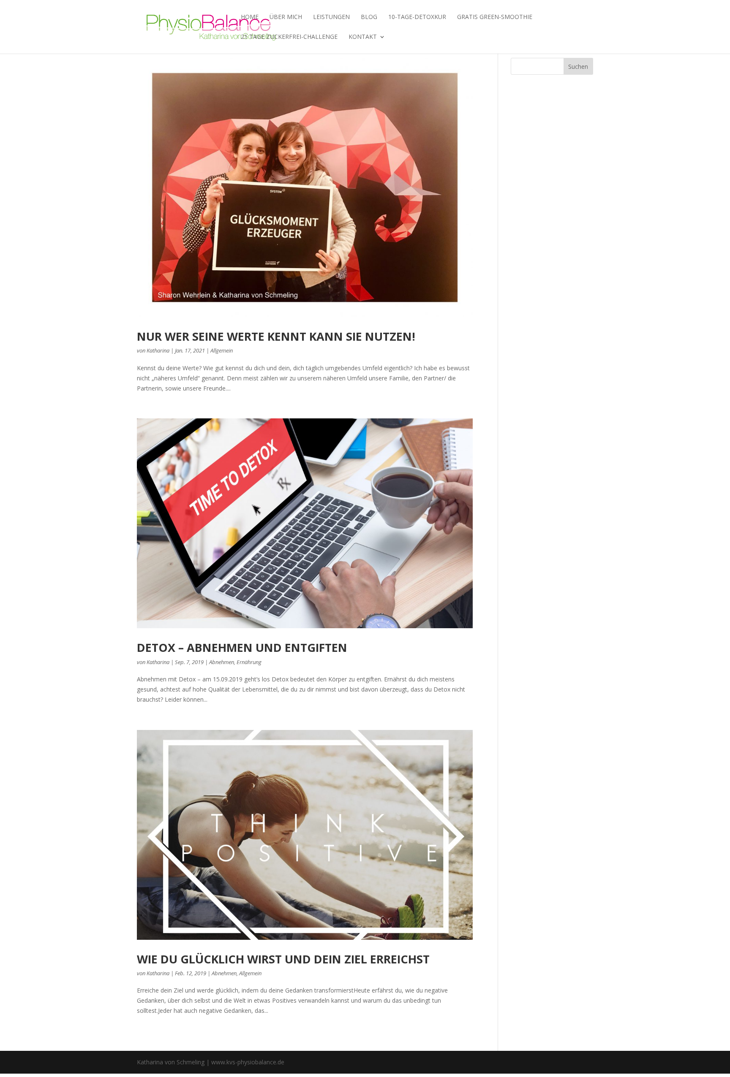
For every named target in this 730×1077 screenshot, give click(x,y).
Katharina (158, 350)
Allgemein (221, 350)
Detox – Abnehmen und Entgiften (242, 647)
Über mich (286, 17)
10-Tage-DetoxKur (417, 17)
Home (250, 17)
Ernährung (249, 662)
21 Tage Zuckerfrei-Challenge (289, 37)
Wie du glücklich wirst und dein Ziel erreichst (283, 959)
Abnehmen (221, 662)
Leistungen (331, 17)
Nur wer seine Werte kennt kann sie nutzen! (276, 336)
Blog (369, 17)
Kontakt (363, 37)
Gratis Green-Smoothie (494, 17)
